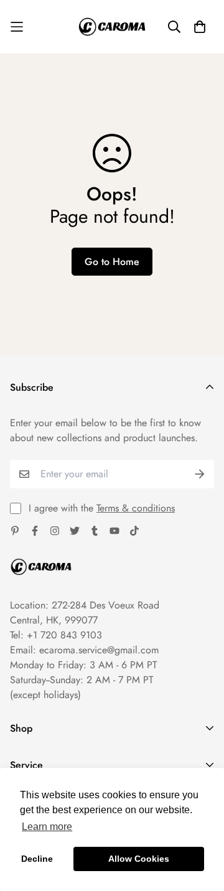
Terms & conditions (135, 508)
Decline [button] (37, 859)
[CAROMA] (112, 27)
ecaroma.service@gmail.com (99, 650)
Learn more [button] (47, 826)
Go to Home (112, 261)
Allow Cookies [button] (138, 859)
